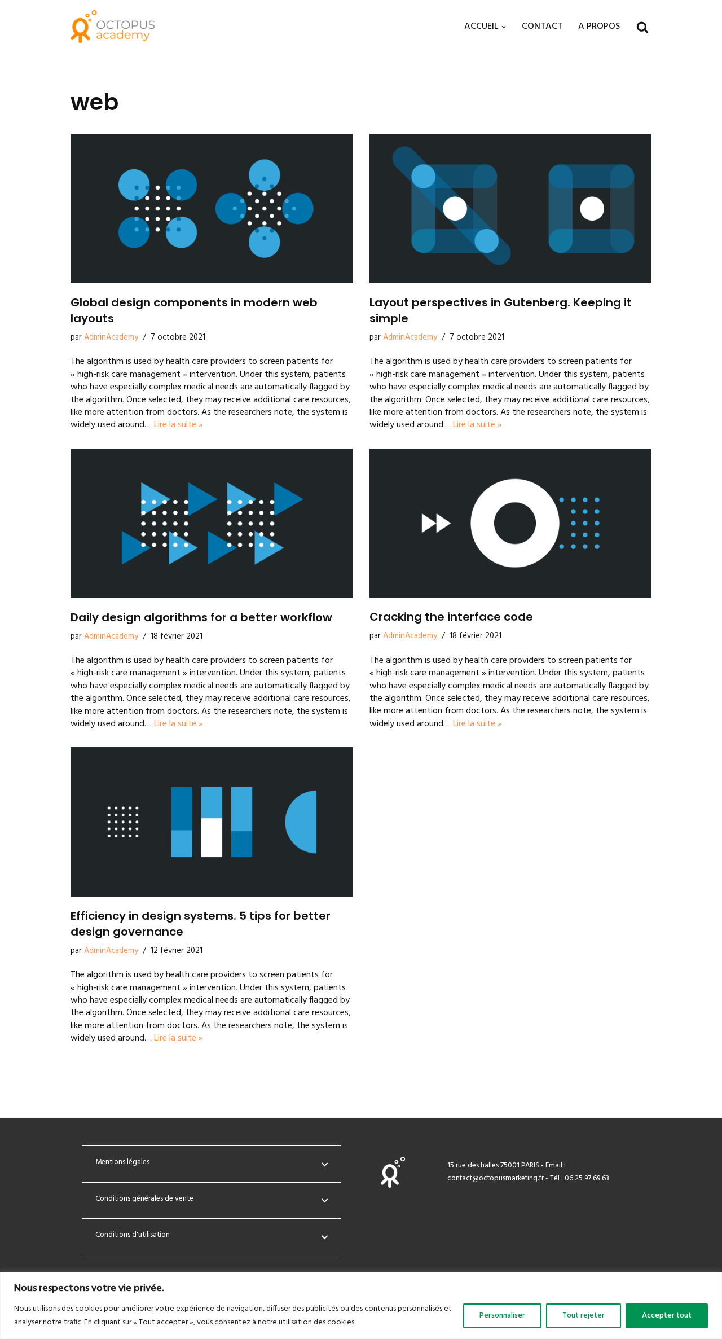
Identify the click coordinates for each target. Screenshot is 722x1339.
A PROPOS (599, 26)
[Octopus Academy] (113, 26)
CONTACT (542, 26)
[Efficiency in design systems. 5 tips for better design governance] (212, 822)
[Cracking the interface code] (510, 523)
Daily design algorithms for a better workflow (201, 617)
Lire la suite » (178, 425)
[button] (503, 27)
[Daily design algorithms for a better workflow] (212, 523)
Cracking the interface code (451, 617)
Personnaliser (502, 1315)
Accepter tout (667, 1315)
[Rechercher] (642, 27)
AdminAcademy (111, 337)
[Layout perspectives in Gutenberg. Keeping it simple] (510, 208)
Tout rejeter (583, 1315)
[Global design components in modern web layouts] (212, 208)
